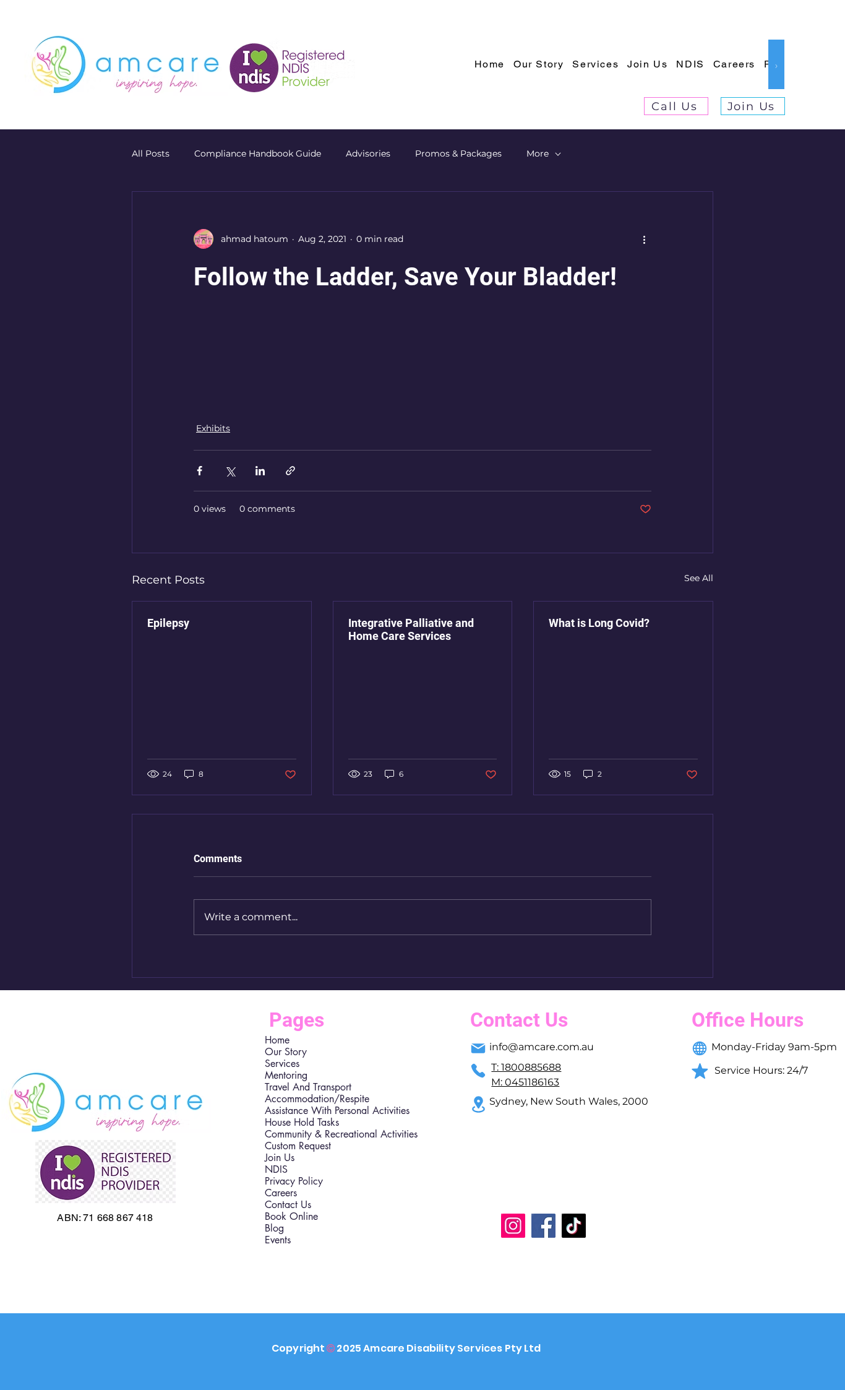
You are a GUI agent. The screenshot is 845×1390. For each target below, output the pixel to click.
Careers (281, 1193)
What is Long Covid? (599, 622)
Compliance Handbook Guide (257, 153)
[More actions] (644, 238)
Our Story (286, 1052)
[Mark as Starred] (700, 1071)
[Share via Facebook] (199, 471)
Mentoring (286, 1075)
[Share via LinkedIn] (260, 471)
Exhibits (213, 428)
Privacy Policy (294, 1181)
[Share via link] (290, 471)
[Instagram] (513, 1226)
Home (277, 1040)
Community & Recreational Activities (318, 1134)
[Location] (478, 1104)
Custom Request (298, 1146)
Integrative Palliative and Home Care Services (411, 629)
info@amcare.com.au (541, 1047)
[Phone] (478, 1071)
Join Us (279, 1157)
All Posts (150, 153)
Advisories (368, 153)
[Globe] (700, 1048)
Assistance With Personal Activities (318, 1110)
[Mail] (478, 1048)
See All (698, 578)
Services (282, 1063)
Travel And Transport (308, 1087)
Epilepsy (168, 622)
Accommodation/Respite (317, 1099)
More (537, 153)
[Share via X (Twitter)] (230, 471)
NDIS (276, 1169)
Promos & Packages (458, 153)
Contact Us (288, 1205)
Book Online (291, 1216)
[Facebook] (543, 1226)
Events (278, 1240)
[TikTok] (574, 1226)
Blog (274, 1228)
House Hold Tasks (302, 1122)
